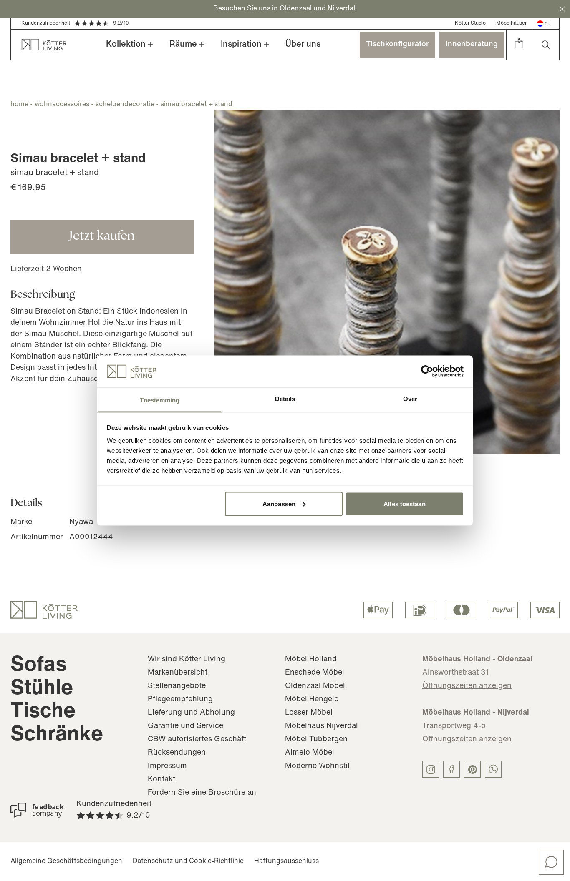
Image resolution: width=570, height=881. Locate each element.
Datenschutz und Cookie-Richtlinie (188, 861)
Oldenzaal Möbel (315, 686)
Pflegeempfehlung (180, 699)
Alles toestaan (404, 503)
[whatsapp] (493, 769)
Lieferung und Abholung (191, 713)
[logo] (44, 610)
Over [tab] (410, 398)
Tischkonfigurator (397, 44)
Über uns (302, 44)
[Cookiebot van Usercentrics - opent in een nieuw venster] (427, 371)
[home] (39, 45)
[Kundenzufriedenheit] (37, 810)
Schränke (56, 735)
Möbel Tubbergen (316, 739)
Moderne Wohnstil (317, 766)
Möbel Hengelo (312, 699)
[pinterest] (472, 769)
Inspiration (241, 44)
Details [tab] (285, 398)
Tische (43, 712)
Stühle (41, 689)
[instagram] (430, 769)
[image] (387, 282)
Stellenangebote (177, 686)
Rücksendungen (177, 753)
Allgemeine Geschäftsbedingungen (66, 861)
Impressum (167, 766)
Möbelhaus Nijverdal (321, 726)
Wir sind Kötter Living (186, 659)
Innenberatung (472, 44)
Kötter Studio (470, 23)
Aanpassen (278, 503)
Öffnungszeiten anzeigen (467, 686)
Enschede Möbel (314, 673)
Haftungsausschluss (286, 861)
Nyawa (81, 522)
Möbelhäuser (511, 23)
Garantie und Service (185, 726)
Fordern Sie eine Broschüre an (202, 793)
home (19, 104)
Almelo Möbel (309, 753)
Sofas (38, 665)
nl (547, 23)
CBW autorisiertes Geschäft (197, 739)
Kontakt (161, 779)
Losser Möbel (309, 713)
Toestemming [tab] (159, 400)
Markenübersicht (177, 673)
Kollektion (126, 44)
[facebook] (451, 769)
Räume (183, 44)
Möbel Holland (311, 659)
